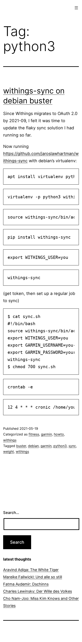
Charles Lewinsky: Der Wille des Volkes (37, 591)
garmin (46, 434)
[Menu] (76, 7)
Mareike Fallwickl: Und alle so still (32, 577)
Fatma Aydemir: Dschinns (26, 584)
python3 (60, 446)
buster (21, 446)
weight (8, 451)
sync (72, 446)
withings (9, 440)
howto (59, 434)
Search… (11, 512)
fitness (34, 434)
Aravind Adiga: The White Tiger (31, 570)
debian (33, 446)
